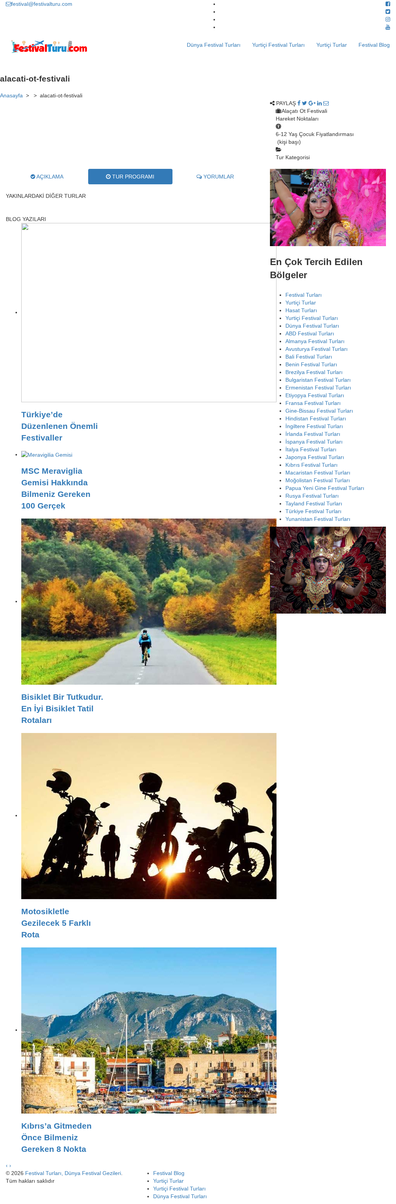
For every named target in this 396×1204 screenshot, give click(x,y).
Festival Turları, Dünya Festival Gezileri (73, 1173)
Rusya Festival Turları (312, 496)
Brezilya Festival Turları (314, 372)
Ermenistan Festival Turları (318, 387)
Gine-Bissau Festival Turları (319, 411)
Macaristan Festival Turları (317, 472)
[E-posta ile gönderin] (326, 103)
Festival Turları (303, 295)
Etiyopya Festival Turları (314, 395)
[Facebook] (388, 4)
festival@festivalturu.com (41, 4)
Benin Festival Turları (311, 364)
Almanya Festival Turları (315, 341)
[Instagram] (388, 19)
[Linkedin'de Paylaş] (319, 103)
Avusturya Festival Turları (316, 349)
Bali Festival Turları (308, 357)
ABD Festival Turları (309, 333)
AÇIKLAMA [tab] (49, 176)
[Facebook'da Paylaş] (298, 103)
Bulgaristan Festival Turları (318, 380)
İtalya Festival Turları (310, 449)
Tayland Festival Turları (313, 503)
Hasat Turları (301, 310)
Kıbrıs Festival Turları (311, 465)
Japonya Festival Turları (314, 457)
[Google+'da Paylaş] (312, 103)
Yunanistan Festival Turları (317, 519)
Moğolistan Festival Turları (317, 480)
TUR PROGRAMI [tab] (132, 176)
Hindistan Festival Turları (315, 418)
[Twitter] (388, 12)
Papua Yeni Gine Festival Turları (324, 488)
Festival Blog (374, 45)
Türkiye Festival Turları (313, 511)
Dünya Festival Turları (214, 45)
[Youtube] (388, 27)
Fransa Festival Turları (313, 403)
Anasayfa (11, 95)
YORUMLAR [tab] (218, 176)
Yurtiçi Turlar (331, 45)
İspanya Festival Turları (314, 442)
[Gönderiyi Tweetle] (304, 103)
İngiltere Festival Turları (314, 426)
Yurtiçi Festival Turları (278, 45)
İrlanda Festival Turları (312, 434)
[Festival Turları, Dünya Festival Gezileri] (49, 46)
